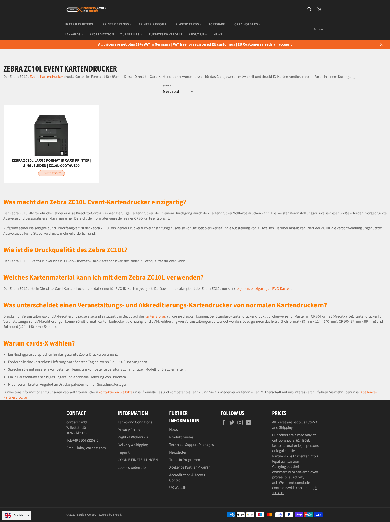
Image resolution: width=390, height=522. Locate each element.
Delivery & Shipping (133, 445)
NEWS (218, 34)
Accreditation (102, 34)
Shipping (286, 427)
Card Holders (246, 24)
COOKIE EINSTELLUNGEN (138, 460)
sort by (168, 86)
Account (319, 29)
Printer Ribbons (152, 24)
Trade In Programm (184, 460)
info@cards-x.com (91, 448)
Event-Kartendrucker (46, 76)
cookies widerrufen (133, 467)
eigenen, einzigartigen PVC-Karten (264, 288)
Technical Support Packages (191, 445)
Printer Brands (116, 24)
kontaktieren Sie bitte (115, 392)
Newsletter (177, 452)
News (173, 429)
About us (197, 34)
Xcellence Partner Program (190, 467)
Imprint (124, 452)
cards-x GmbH (86, 515)
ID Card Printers (79, 24)
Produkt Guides (181, 437)
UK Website (178, 487)
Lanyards (73, 34)
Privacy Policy (129, 430)
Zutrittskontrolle (165, 34)
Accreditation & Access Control (187, 477)
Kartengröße (154, 316)
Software (217, 24)
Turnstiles (130, 34)
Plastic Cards (188, 24)
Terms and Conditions (135, 422)
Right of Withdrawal (133, 437)
